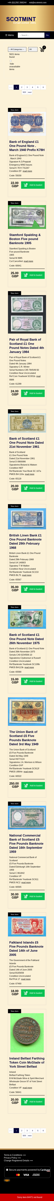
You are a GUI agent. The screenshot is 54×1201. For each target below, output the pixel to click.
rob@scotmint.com (37, 2)
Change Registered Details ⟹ (18, 1160)
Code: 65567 (15, 580)
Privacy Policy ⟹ (12, 1158)
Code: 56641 (15, 1092)
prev (11, 87)
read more (27, 171)
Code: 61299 (15, 384)
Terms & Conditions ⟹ (15, 1155)
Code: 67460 (15, 983)
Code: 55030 (15, 175)
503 (24, 92)
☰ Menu (9, 35)
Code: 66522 (15, 776)
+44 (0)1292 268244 (17, 2)
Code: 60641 (15, 266)
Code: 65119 (15, 479)
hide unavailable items (13, 66)
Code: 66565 (15, 887)
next (29, 92)
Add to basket (35, 185)
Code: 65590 (15, 672)
